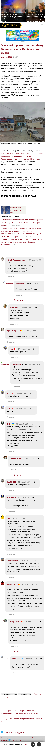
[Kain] (2, 518)
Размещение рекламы (23, 738)
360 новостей (14, 211)
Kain (9, 518)
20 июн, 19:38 (31, 659)
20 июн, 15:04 (23, 497)
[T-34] (2, 424)
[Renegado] (8, 283)
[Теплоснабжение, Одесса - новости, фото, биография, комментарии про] (5, 214)
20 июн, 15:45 (26, 307)
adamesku (11, 497)
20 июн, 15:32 (25, 561)
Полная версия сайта (8, 738)
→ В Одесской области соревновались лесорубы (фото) (22, 720)
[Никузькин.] (5, 621)
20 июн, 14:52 (22, 424)
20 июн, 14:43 (21, 393)
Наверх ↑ (7, 697)
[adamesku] (2, 497)
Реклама (22, 41)
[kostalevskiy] (2, 560)
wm (11, 349)
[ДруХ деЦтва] (2, 330)
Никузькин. (15, 622)
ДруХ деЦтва (13, 331)
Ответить (11, 277)
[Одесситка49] (5, 458)
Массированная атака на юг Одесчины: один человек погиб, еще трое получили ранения (12, 18)
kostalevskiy (12, 561)
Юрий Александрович (17, 260)
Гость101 (16, 659)
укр (37, 25)
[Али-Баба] (5, 307)
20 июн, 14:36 (35, 260)
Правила (37, 694)
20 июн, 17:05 (31, 622)
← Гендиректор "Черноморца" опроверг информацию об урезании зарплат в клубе (19, 711)
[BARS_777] (2, 482)
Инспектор (11, 584)
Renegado (20, 284)
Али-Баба (14, 307)
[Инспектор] (2, 584)
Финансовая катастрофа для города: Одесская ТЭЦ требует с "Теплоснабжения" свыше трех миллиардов (22, 222)
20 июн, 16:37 (28, 584)
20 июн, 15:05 (19, 518)
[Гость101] (5, 658)
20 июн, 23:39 (24, 349)
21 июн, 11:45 (29, 458)
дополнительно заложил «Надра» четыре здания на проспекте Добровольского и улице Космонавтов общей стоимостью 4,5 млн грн (22, 156)
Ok (33, 744)
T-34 (9, 424)
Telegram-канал (16, 740)
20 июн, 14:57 (24, 482)
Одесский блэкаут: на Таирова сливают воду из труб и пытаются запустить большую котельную (21, 242)
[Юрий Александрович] (2, 260)
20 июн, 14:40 (30, 331)
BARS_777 (11, 482)
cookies (25, 744)
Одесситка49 (15, 458)
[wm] (5, 349)
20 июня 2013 (6, 57)
